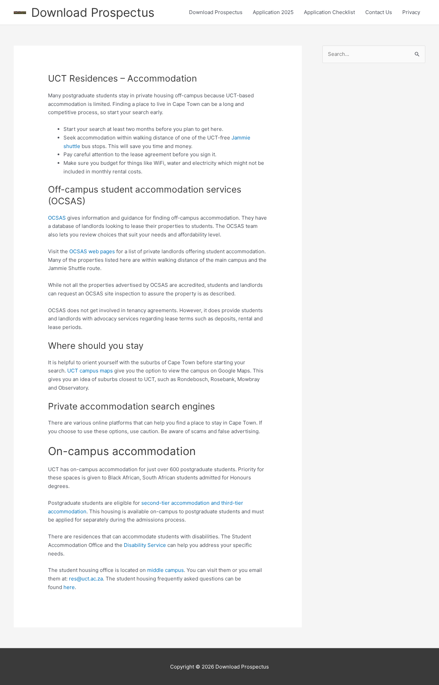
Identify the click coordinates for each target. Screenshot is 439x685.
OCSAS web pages (92, 251)
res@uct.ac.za (86, 578)
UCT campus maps (90, 370)
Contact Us (378, 12)
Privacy (411, 12)
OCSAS (57, 218)
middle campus (165, 570)
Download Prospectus (92, 12)
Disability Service (145, 545)
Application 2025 (273, 12)
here (69, 587)
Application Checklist (329, 12)
